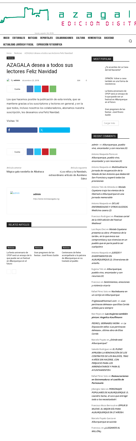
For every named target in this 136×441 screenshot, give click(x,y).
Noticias (18, 53)
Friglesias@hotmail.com (104, 300)
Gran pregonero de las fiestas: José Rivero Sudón (115, 112)
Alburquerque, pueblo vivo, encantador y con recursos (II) (107, 272)
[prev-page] (9, 272)
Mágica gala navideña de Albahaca (25, 171)
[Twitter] (37, 89)
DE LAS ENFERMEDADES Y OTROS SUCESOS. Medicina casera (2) (110, 207)
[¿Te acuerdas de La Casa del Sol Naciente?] (97, 70)
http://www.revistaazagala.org (46, 199)
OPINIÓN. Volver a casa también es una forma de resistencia (116, 81)
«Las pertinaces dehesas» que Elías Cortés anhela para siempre (110, 304)
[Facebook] (30, 89)
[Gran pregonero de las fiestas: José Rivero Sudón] (46, 240)
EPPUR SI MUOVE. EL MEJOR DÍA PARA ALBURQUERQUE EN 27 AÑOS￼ (109, 409)
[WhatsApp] (53, 89)
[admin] (9, 80)
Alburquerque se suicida (104, 421)
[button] (130, 41)
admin (17, 80)
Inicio (9, 53)
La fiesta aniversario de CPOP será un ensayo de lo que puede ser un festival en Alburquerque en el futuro (19, 258)
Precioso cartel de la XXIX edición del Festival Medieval (110, 220)
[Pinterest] (45, 89)
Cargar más (109, 123)
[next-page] (14, 272)
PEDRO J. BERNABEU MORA (105, 323)
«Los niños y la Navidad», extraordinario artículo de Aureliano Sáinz (68, 175)
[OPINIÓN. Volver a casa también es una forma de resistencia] (97, 81)
